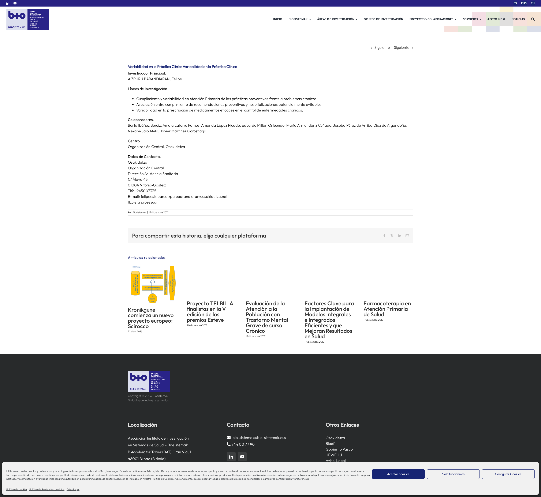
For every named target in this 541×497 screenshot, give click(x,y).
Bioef (330, 443)
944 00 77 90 (243, 444)
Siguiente (382, 47)
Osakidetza (335, 437)
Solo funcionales (453, 474)
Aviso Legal (73, 489)
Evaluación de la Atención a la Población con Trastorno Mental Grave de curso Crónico (267, 317)
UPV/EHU (334, 454)
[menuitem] (515, 3)
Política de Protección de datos (46, 489)
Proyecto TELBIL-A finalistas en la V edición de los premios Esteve (210, 311)
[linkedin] (7, 3)
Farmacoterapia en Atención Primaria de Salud (387, 309)
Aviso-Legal (336, 460)
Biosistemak (139, 212)
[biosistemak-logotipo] (27, 10)
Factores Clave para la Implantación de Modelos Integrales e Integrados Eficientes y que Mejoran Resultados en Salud (329, 320)
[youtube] (15, 3)
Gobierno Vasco (339, 449)
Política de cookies (16, 489)
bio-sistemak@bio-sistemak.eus (259, 437)
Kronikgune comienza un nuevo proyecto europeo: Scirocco (151, 318)
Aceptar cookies (398, 474)
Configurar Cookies (508, 474)
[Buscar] (533, 19)
